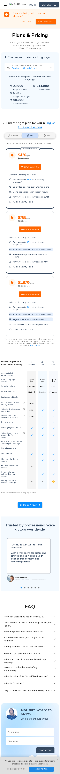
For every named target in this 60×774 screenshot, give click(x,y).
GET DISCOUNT (46, 21)
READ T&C (27, 21)
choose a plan (29, 505)
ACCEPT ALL (41, 769)
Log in (32, 5)
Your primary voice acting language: (27, 65)
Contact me (45, 750)
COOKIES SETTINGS (16, 769)
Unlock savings (30, 166)
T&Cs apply (35, 345)
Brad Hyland (21, 577)
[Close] (57, 759)
